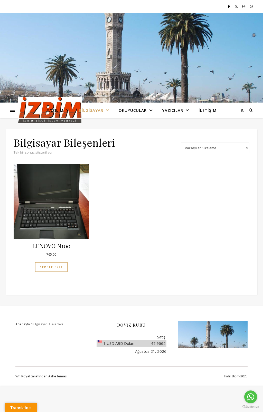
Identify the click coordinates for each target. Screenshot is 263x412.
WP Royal (22, 376)
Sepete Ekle (51, 267)
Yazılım (55, 110)
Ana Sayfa (22, 324)
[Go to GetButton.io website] (250, 406)
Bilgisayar (91, 110)
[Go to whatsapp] (250, 396)
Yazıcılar (172, 110)
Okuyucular (133, 110)
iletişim (208, 110)
